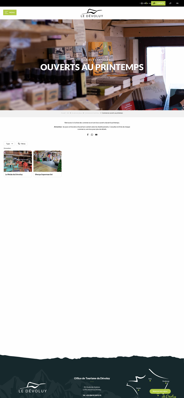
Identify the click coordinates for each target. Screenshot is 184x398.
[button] (170, 3)
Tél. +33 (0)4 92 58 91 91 (92, 395)
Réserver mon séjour (160, 391)
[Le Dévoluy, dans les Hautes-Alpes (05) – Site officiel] (92, 13)
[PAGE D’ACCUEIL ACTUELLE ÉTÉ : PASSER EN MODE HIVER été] (146, 3)
